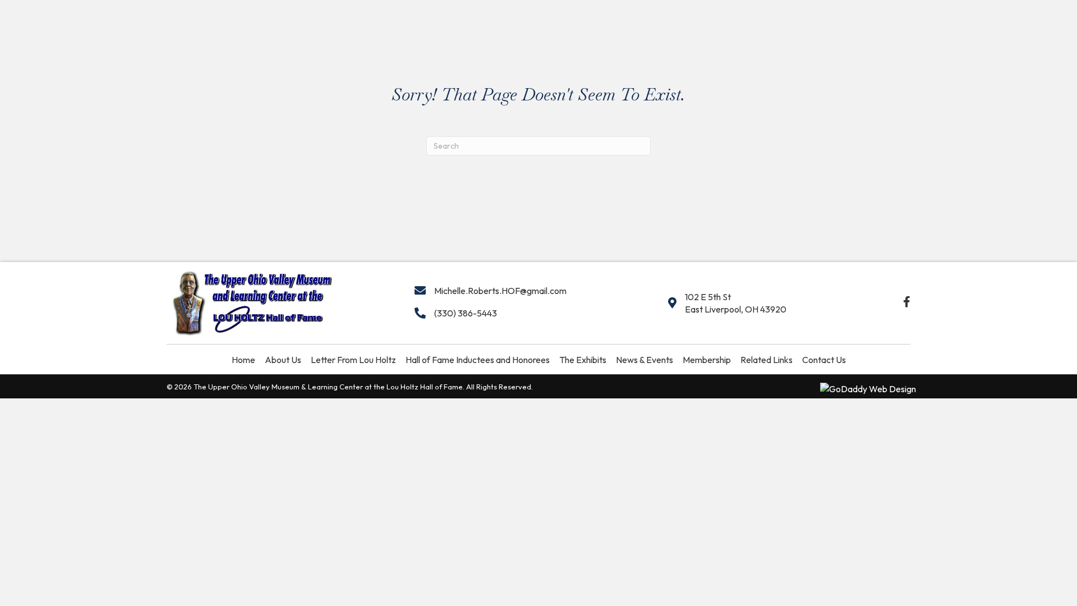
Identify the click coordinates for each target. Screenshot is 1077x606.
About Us (283, 359)
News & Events (644, 359)
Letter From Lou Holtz (353, 359)
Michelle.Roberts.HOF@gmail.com (500, 290)
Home (243, 359)
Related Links (766, 359)
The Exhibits (582, 359)
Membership (707, 359)
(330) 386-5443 (465, 313)
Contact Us (824, 359)
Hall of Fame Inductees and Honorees (478, 359)
